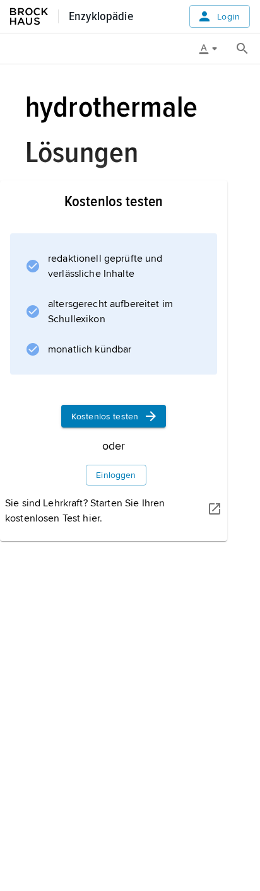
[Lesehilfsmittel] (212, 48)
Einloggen (116, 475)
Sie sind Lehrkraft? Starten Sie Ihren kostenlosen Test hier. (85, 511)
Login (228, 16)
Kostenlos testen (104, 416)
